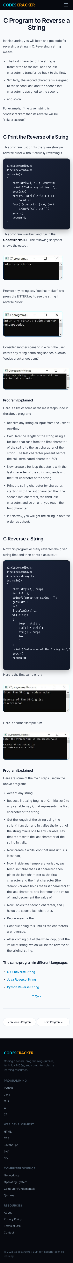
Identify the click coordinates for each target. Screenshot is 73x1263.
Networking (11, 1175)
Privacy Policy (13, 1219)
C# (6, 1114)
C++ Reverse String (21, 972)
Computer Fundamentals (19, 1188)
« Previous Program (20, 1022)
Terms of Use (12, 1225)
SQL (6, 1158)
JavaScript (11, 1145)
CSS (6, 1138)
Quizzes (9, 1195)
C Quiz (36, 996)
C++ (6, 1101)
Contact (9, 1232)
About (8, 1212)
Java (7, 1094)
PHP (6, 1151)
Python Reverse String (23, 987)
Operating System (15, 1182)
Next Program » (53, 1022)
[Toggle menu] (66, 5)
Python (8, 1087)
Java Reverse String (21, 979)
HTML (8, 1131)
